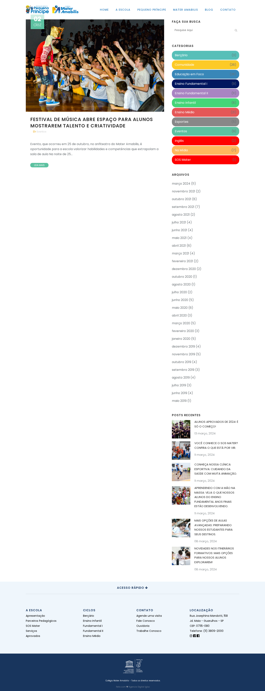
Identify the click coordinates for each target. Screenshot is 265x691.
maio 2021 (179, 238)
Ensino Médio (184, 112)
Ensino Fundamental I (191, 83)
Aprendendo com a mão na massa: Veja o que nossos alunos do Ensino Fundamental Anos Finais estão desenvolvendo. (214, 497)
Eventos (41, 131)
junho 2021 (179, 230)
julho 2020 (179, 292)
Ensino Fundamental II (191, 93)
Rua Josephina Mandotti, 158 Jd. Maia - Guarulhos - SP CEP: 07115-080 (209, 621)
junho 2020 (180, 300)
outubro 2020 (182, 276)
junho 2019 (179, 393)
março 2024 (181, 183)
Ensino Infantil (185, 102)
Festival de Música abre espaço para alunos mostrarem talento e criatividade (91, 122)
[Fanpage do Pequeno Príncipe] (194, 636)
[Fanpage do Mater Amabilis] (198, 636)
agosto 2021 (181, 214)
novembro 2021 (183, 191)
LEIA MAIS (39, 165)
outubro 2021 (181, 199)
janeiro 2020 (181, 338)
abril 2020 (179, 315)
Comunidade (184, 64)
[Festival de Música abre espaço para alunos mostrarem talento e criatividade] (95, 65)
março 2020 (181, 323)
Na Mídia (181, 150)
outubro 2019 (181, 362)
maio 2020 (180, 307)
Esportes (181, 121)
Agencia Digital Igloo (139, 686)
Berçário (181, 55)
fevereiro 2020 (183, 331)
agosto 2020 (181, 284)
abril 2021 (179, 245)
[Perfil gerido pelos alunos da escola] (191, 636)
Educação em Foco (189, 74)
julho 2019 (179, 385)
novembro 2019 (183, 354)
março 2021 (180, 253)
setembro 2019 (183, 370)
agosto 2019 (181, 377)
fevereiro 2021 (182, 261)
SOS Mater (183, 159)
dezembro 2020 (184, 269)
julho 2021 (179, 222)
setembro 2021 (183, 207)
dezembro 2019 (183, 346)
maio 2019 (179, 401)
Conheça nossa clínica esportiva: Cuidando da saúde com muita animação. (215, 469)
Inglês (179, 140)
